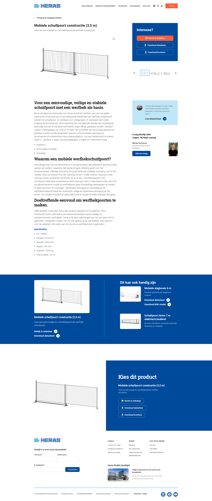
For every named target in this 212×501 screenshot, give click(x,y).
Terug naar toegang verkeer (49, 17)
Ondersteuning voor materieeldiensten (135, 454)
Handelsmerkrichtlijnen (84, 494)
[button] (134, 73)
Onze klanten (87, 6)
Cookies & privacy (67, 494)
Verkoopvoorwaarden (103, 494)
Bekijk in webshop (43, 331)
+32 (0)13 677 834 (114, 445)
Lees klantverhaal (153, 118)
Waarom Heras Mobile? (105, 6)
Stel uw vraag (141, 153)
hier (138, 476)
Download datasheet (157, 45)
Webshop (132, 445)
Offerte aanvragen (114, 452)
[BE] (154, 6)
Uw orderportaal (134, 449)
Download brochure (156, 52)
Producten (122, 6)
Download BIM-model (155, 304)
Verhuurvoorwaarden (121, 494)
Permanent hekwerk (156, 452)
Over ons (146, 6)
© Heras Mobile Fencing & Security (46, 494)
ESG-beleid (153, 449)
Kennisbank (135, 6)
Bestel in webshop (157, 38)
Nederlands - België (140, 494)
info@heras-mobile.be (115, 449)
